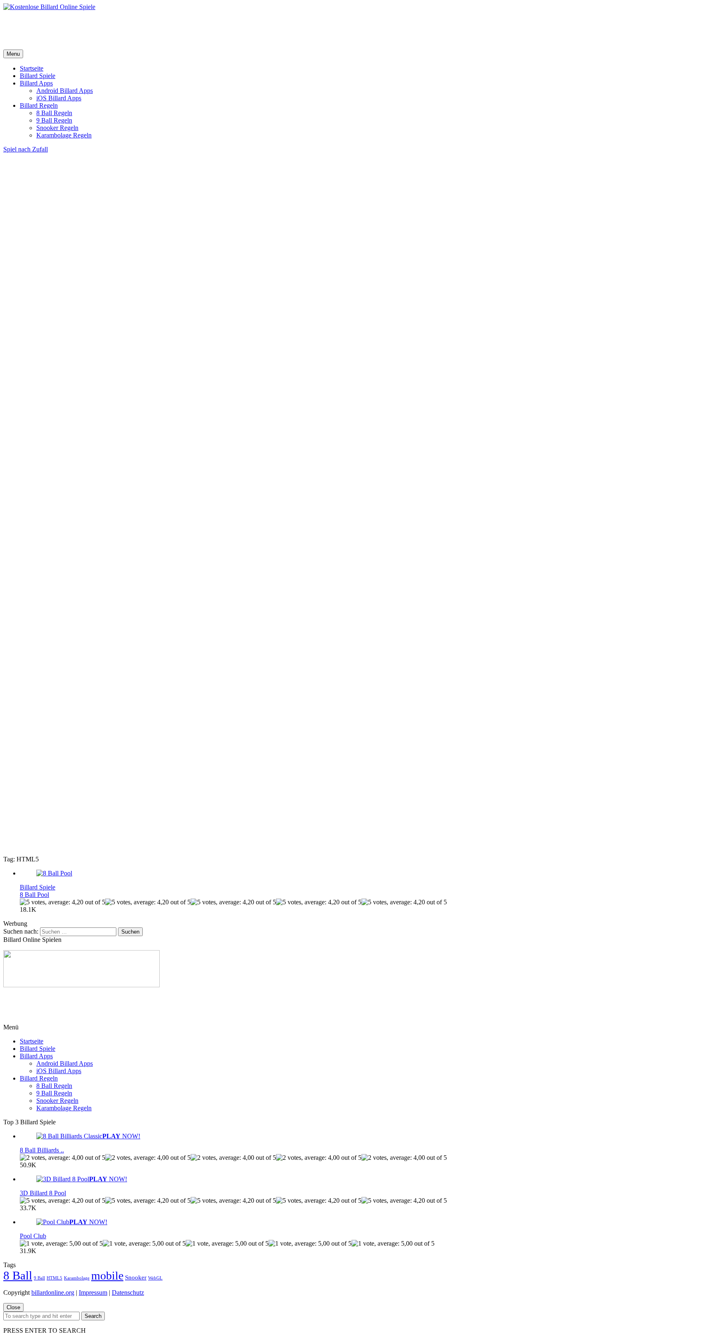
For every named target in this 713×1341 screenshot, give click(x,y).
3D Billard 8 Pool (43, 1193)
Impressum (93, 1292)
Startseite (31, 68)
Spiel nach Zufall (25, 149)
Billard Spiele (37, 75)
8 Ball (17, 1275)
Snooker (135, 1277)
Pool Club (33, 1235)
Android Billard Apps (64, 90)
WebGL (155, 1278)
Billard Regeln (39, 105)
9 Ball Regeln (54, 120)
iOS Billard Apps (58, 98)
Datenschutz (128, 1292)
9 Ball (39, 1278)
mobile (107, 1275)
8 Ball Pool (34, 894)
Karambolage (77, 1278)
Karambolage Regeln (64, 135)
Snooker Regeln (57, 127)
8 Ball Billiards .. (42, 1150)
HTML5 (54, 1278)
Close (13, 1307)
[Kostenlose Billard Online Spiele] (49, 6)
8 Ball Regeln (54, 112)
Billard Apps (36, 83)
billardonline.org (52, 1292)
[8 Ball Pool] (54, 873)
